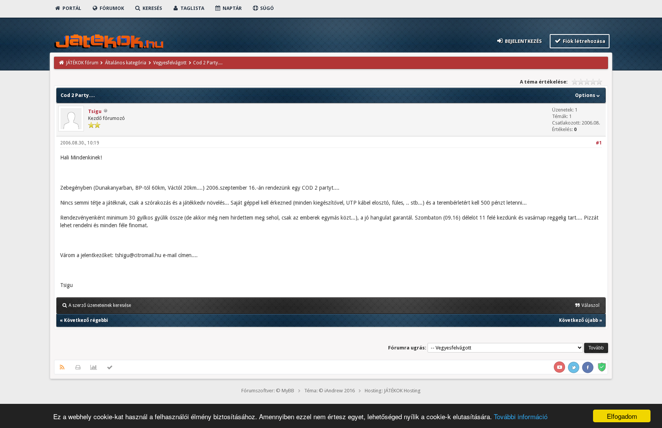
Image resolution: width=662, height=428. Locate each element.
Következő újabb (578, 320)
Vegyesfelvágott (170, 63)
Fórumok (111, 8)
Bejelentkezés (523, 41)
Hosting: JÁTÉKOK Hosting (393, 391)
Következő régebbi (86, 320)
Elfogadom (622, 416)
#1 (599, 143)
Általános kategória (125, 63)
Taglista (191, 8)
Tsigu (95, 111)
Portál (71, 8)
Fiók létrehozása (583, 41)
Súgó (266, 8)
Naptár (231, 8)
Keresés (151, 8)
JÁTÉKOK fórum (82, 63)
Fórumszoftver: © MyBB (267, 391)
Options (585, 95)
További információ (520, 416)
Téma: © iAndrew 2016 (329, 391)
